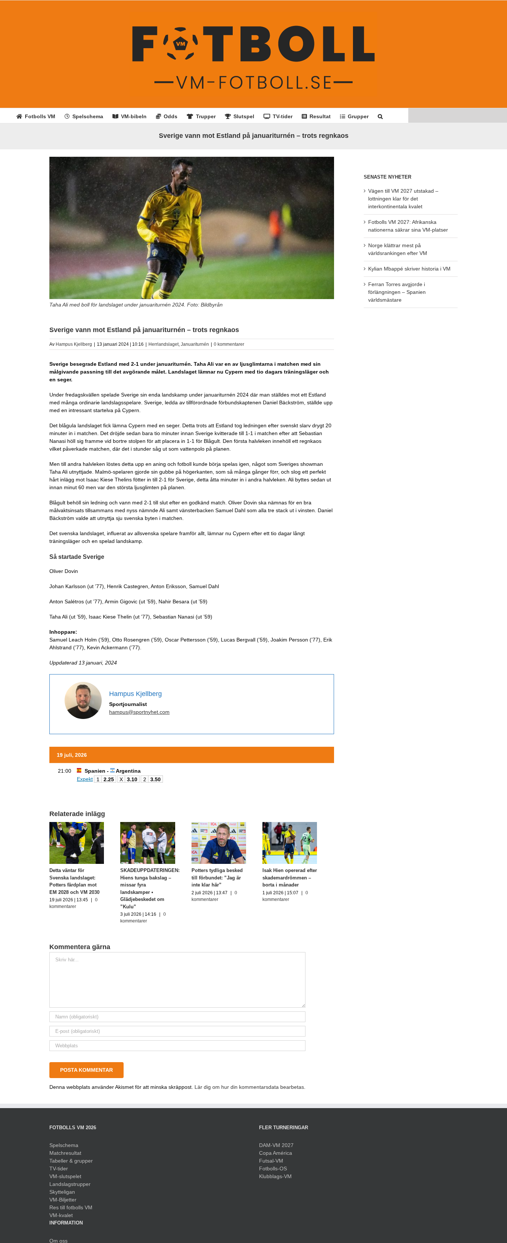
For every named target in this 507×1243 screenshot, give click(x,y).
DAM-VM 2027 (276, 1141)
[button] (380, 115)
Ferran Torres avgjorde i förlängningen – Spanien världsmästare (397, 292)
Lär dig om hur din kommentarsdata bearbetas (249, 1083)
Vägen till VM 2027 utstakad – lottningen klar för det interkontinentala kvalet (403, 198)
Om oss (58, 1237)
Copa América (275, 1149)
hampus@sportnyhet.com (139, 712)
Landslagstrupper (70, 1180)
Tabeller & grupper (71, 1157)
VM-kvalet (61, 1211)
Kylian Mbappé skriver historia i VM (409, 269)
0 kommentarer (229, 344)
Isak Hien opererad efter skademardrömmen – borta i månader (302, 881)
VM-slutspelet (65, 1173)
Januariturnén (195, 344)
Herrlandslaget (163, 344)
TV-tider (58, 1165)
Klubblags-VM (275, 1173)
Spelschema (63, 1141)
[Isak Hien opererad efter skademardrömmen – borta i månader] (304, 825)
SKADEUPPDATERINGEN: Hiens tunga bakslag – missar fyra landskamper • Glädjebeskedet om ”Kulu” (154, 888)
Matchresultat (65, 1149)
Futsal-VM (271, 1157)
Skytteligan (62, 1188)
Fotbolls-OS (273, 1165)
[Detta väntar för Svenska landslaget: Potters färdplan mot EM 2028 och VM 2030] (78, 825)
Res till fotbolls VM (70, 1204)
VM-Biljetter (62, 1196)
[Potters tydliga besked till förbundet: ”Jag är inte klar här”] (229, 825)
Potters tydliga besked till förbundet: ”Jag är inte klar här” (229, 881)
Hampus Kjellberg (74, 344)
